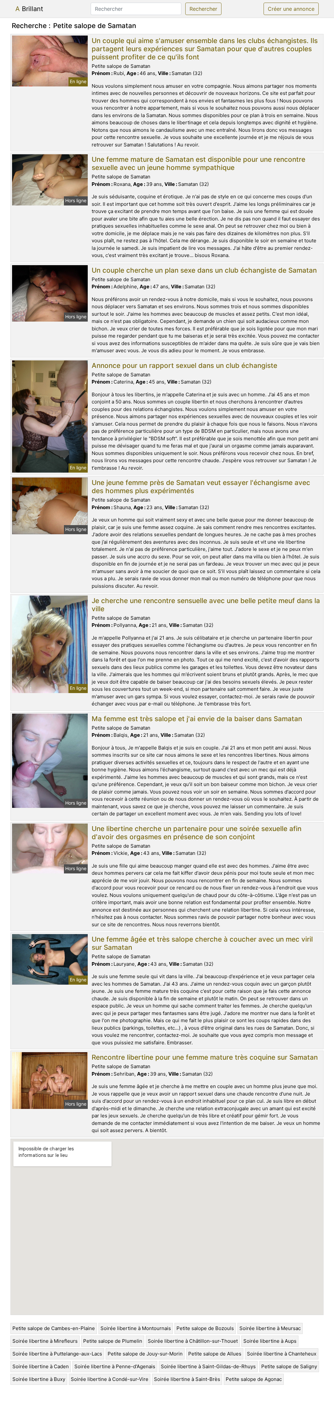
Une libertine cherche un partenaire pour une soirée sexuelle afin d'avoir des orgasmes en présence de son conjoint (196, 833)
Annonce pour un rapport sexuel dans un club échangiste (184, 365)
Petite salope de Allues (214, 1354)
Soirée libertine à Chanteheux (281, 1354)
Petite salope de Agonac (254, 1379)
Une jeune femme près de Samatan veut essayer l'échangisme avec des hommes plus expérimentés (201, 486)
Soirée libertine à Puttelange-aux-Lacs (57, 1354)
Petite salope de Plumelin (112, 1341)
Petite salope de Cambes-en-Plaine (53, 1328)
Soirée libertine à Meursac (270, 1328)
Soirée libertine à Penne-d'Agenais (114, 1366)
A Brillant (29, 9)
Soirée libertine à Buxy (38, 1379)
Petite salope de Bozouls (205, 1328)
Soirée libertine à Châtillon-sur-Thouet (193, 1341)
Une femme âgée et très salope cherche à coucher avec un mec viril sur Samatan (202, 943)
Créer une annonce (291, 9)
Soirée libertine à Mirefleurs (45, 1341)
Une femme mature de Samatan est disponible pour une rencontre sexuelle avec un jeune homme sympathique (198, 163)
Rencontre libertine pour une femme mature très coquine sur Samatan (205, 1057)
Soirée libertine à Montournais (135, 1328)
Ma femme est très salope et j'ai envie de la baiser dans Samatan (197, 719)
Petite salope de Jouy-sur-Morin (145, 1354)
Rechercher (203, 9)
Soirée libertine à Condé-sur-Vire (109, 1379)
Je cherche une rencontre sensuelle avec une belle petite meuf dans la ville (206, 605)
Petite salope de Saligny (289, 1366)
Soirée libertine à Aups (269, 1341)
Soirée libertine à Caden (40, 1366)
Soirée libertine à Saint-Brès (187, 1379)
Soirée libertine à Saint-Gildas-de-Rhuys (208, 1366)
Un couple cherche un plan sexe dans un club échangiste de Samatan (204, 270)
